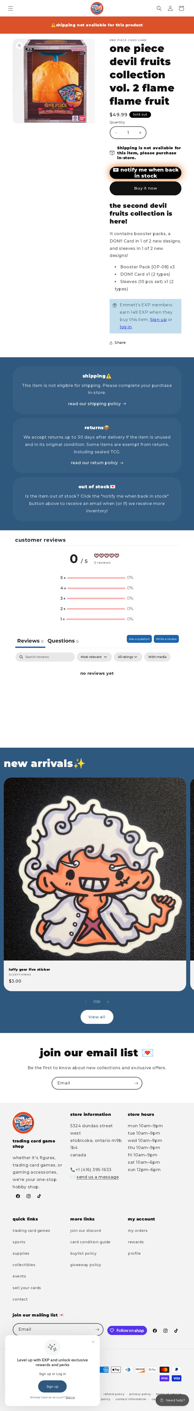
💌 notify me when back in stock (146, 173)
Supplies (21, 1253)
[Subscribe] (136, 1083)
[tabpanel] (97, 690)
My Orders (138, 1230)
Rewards (136, 1242)
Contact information (131, 1399)
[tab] (63, 641)
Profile (134, 1253)
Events (19, 1276)
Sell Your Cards (27, 1288)
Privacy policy (140, 1394)
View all (97, 1016)
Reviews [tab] (30, 641)
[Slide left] (85, 1001)
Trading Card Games (31, 1230)
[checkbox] (157, 657)
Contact (20, 1299)
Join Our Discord (85, 1230)
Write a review (166, 639)
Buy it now (145, 188)
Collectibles (24, 1265)
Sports (19, 1242)
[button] (10, 8)
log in (126, 327)
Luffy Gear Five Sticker (29, 969)
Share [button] (120, 342)
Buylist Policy (83, 1253)
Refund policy (114, 1394)
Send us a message (98, 1177)
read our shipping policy (94, 403)
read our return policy (94, 462)
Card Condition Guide (90, 1242)
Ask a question (139, 639)
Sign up (158, 319)
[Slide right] (108, 1001)
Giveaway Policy (85, 1265)
